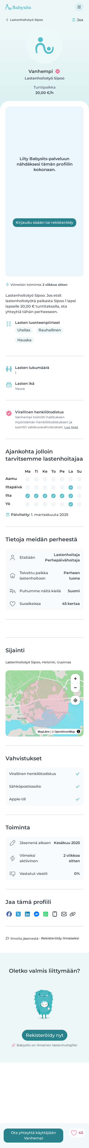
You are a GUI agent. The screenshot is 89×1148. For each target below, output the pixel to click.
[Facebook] (9, 914)
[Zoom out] (75, 687)
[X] (18, 914)
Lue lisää (71, 427)
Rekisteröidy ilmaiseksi (60, 938)
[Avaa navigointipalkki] (79, 7)
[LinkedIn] (27, 914)
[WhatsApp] (45, 914)
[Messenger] (36, 914)
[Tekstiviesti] (54, 914)
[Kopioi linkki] (72, 914)
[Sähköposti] (64, 914)
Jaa (79, 20)
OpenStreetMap (65, 731)
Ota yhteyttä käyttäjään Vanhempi (33, 1135)
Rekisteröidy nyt (44, 1035)
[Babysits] (18, 7)
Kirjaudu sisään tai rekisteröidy (44, 222)
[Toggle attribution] (78, 731)
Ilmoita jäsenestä (24, 938)
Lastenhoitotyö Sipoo (44, 78)
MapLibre (44, 731)
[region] (44, 703)
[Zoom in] (75, 678)
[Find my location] (75, 700)
